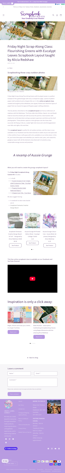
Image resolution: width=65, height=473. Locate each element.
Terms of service (48, 469)
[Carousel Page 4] (34, 343)
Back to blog (33, 358)
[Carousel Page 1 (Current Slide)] (31, 249)
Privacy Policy (22, 428)
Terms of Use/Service (24, 424)
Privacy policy (40, 469)
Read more (13, 332)
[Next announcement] (62, 7)
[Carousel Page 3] (33, 343)
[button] (3, 15)
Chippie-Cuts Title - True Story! (21, 193)
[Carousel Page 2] (33, 249)
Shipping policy (57, 469)
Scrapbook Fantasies (14, 469)
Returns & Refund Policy (23, 419)
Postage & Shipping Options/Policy (24, 414)
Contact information (45, 471)
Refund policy (32, 469)
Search (20, 401)
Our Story (21, 405)
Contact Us (22, 409)
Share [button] (10, 68)
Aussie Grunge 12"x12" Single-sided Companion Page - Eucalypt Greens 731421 (20, 183)
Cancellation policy (56, 471)
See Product (15, 245)
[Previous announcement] (3, 7)
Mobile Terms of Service (25, 432)
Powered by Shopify (23, 469)
